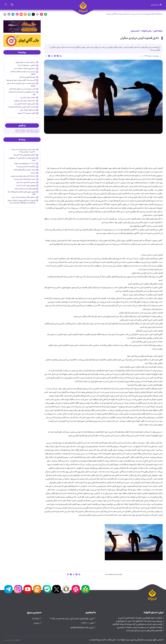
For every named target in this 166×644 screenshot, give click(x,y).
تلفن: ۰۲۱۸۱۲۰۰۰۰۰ (87, 623)
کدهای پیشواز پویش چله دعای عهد (24, 155)
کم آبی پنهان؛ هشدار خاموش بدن (25, 103)
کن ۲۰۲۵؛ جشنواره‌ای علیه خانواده (25, 163)
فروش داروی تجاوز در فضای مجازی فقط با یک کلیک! (21, 193)
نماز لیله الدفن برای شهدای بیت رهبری (23, 176)
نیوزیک (108, 14)
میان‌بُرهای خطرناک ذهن (28, 110)
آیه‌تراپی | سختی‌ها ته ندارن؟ (26, 65)
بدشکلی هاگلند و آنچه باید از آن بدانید (24, 197)
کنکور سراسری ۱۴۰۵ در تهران (27, 113)
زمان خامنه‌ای (129, 14)
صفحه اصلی (158, 31)
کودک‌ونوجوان (149, 14)
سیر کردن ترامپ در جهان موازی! (26, 62)
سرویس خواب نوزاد (32, 131)
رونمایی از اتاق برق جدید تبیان (26, 182)
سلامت (142, 14)
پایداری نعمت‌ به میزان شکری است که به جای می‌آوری (21, 84)
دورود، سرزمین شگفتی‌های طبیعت (24, 169)
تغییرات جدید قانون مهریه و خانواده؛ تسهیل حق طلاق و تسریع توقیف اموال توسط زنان (21, 201)
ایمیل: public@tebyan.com (82, 627)
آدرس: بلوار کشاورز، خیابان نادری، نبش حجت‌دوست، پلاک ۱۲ (72, 618)
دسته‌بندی (155, 4)
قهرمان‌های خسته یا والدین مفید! (25, 188)
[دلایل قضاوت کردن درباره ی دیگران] (103, 97)
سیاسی (136, 14)
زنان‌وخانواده (158, 14)
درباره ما (36, 623)
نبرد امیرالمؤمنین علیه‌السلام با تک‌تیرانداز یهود (22, 93)
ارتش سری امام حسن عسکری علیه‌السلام (22, 89)
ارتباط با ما (35, 618)
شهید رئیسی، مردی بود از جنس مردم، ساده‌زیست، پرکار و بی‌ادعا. (23, 150)
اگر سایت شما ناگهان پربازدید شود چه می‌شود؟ (21, 80)
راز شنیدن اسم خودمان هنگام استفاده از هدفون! (23, 72)
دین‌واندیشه (120, 14)
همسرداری (135, 31)
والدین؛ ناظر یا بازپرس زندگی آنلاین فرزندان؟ (22, 107)
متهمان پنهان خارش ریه (28, 97)
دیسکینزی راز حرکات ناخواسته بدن (25, 68)
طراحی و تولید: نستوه (10, 640)
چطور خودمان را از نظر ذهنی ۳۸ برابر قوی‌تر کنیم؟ (22, 159)
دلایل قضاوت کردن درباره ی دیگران (139, 38)
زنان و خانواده (146, 31)
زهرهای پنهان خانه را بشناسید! (26, 185)
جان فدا (33, 173)
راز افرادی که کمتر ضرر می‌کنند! (26, 166)
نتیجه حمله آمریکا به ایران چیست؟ (25, 179)
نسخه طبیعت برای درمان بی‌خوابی (25, 100)
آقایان (113, 14)
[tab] (22, 52)
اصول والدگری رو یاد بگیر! (28, 77)
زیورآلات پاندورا (20, 131)
